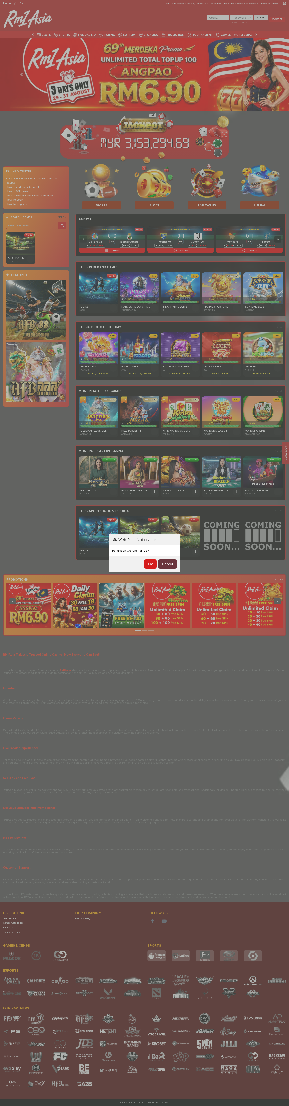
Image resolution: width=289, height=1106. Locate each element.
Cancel (167, 564)
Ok (150, 564)
